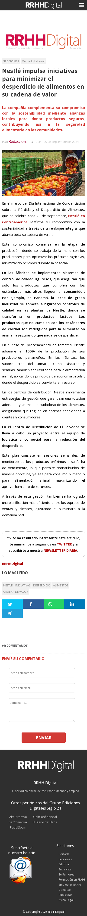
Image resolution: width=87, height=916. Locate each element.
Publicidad (66, 895)
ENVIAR (44, 737)
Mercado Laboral (33, 61)
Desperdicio (41, 585)
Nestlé (8, 585)
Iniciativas (22, 585)
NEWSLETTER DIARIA (60, 550)
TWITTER (65, 544)
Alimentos (60, 585)
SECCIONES (11, 61)
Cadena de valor (15, 592)
